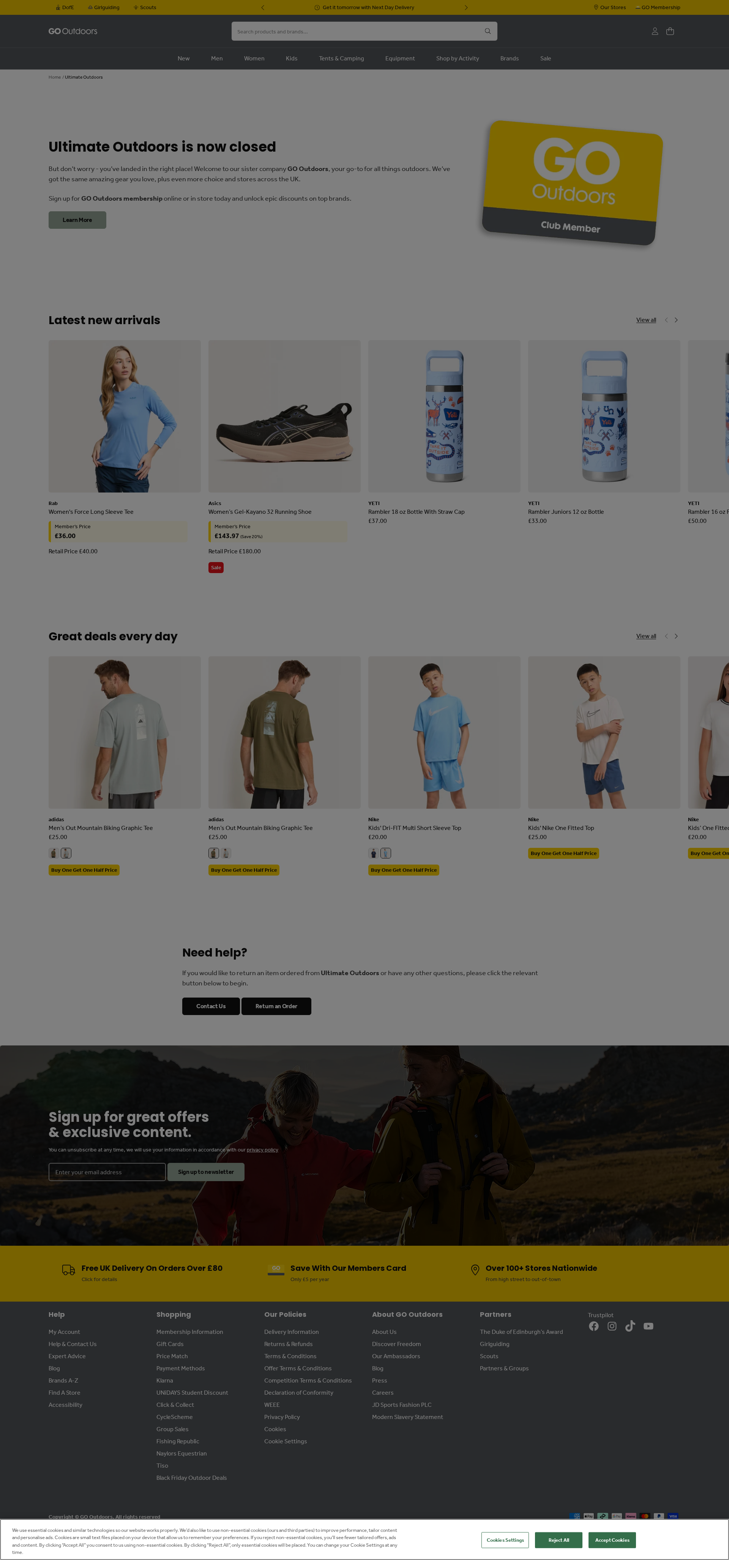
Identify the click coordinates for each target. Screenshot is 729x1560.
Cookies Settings (505, 1540)
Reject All (559, 1540)
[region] (364, 1539)
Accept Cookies (612, 1540)
